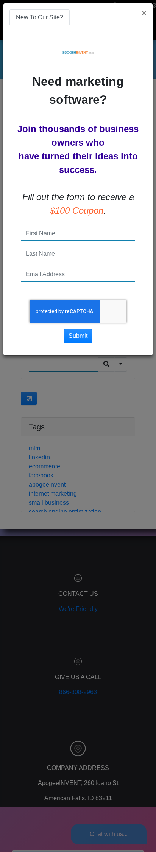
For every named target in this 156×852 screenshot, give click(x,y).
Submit (78, 336)
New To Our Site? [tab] (39, 17)
